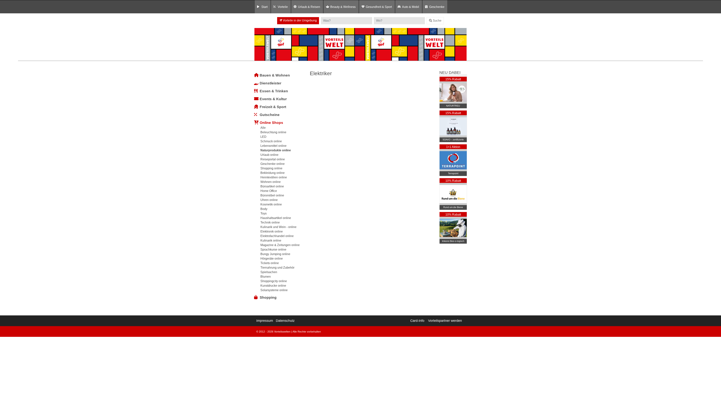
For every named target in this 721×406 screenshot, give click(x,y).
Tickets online (269, 263)
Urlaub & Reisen (309, 6)
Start (264, 6)
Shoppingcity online (273, 281)
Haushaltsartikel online (275, 218)
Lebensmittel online (273, 145)
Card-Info (417, 321)
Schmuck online (271, 141)
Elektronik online (271, 231)
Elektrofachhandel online (277, 236)
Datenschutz (285, 321)
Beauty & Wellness (343, 6)
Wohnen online (270, 181)
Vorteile (283, 6)
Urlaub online (269, 154)
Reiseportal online (272, 159)
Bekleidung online (272, 172)
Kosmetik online (271, 204)
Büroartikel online (272, 186)
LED (263, 136)
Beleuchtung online (273, 132)
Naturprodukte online (275, 150)
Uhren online (269, 199)
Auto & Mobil (410, 6)
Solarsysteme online (274, 290)
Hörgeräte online (271, 258)
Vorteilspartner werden (445, 321)
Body (263, 209)
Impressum (264, 321)
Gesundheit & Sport (379, 6)
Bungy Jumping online (275, 254)
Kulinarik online (270, 240)
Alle (263, 127)
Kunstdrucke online (273, 285)
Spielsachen (268, 272)
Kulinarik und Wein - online (278, 227)
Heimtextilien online (273, 177)
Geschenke (436, 6)
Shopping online (271, 168)
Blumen (265, 276)
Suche (437, 20)
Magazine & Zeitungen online (280, 245)
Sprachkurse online (273, 249)
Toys (263, 213)
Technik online (270, 222)
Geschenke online (272, 163)
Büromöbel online (272, 195)
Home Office (268, 190)
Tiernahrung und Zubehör (277, 267)
